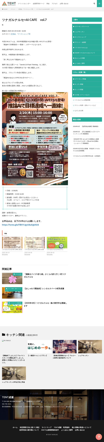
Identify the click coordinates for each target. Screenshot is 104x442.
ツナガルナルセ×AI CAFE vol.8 (34, 249)
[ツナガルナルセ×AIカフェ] (57, 242)
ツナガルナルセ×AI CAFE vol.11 (12, 249)
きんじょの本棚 (80, 58)
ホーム (15, 427)
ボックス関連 (79, 89)
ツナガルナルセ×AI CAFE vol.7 (45, 9)
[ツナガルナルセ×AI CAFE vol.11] (12, 242)
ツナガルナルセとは (81, 47)
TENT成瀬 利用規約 (62, 427)
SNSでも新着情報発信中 (50, 430)
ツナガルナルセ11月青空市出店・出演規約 (86, 156)
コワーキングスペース (82, 26)
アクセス (54, 3)
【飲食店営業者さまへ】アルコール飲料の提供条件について (64, 357)
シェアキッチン (80, 32)
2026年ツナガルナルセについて (85, 53)
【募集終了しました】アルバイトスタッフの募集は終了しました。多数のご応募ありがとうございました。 (13, 359)
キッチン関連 (79, 84)
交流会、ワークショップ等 (25, 9)
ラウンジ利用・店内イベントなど (13, 289)
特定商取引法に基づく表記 (29, 427)
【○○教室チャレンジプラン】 (37, 355)
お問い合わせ (64, 3)
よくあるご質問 (80, 63)
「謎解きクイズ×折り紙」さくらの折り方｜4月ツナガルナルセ (45, 275)
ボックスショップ (80, 37)
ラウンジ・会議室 (80, 42)
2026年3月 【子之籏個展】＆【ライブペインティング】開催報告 (86, 133)
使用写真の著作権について (29, 430)
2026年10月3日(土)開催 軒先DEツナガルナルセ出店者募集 (86, 150)
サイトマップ (46, 427)
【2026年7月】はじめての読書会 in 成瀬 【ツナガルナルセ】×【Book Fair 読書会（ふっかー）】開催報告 (86, 141)
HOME (6, 9)
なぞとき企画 (18, 274)
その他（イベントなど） (82, 95)
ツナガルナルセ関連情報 (15, 303)
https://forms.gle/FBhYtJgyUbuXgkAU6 (20, 224)
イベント (13, 9)
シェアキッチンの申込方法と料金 (13, 382)
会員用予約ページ (38, 3)
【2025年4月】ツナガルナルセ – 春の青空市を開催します (45, 304)
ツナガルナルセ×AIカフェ (55, 249)
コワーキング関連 (80, 79)
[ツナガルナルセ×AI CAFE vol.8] (34, 242)
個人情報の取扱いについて (81, 427)
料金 (48, 3)
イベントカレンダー (24, 3)
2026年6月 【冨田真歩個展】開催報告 (85, 126)
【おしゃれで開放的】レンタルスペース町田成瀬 (44, 288)
